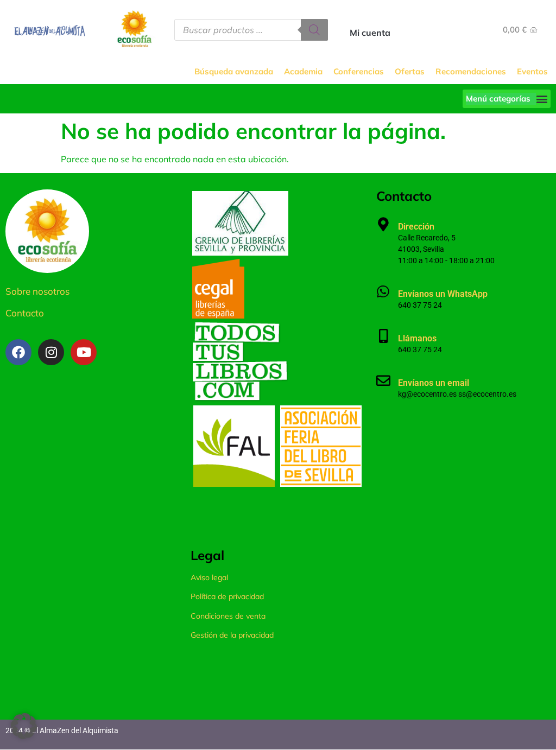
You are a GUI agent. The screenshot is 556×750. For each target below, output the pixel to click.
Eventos (532, 71)
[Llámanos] (383, 336)
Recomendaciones (470, 71)
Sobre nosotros (37, 291)
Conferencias (358, 71)
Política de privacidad (227, 596)
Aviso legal (209, 577)
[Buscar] (314, 30)
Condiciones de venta (228, 616)
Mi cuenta (370, 32)
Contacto (24, 313)
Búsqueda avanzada (233, 71)
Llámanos (417, 338)
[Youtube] (84, 352)
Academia (303, 71)
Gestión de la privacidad (232, 635)
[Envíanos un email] (383, 380)
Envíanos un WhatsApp (443, 294)
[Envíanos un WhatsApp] (383, 291)
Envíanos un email (433, 383)
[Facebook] (18, 352)
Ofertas (410, 71)
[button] (507, 99)
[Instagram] (51, 352)
